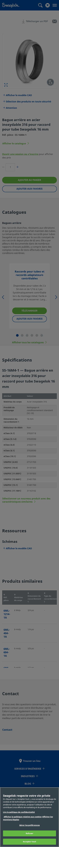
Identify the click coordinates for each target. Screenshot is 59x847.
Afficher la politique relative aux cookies (23, 816)
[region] (29, 817)
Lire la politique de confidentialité (19, 812)
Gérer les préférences (29, 825)
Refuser (29, 833)
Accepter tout (29, 841)
